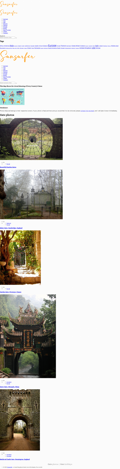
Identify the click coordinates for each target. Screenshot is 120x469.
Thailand (77, 48)
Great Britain (76, 46)
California (27, 45)
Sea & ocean (7, 30)
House (86, 45)
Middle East (114, 46)
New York (14, 48)
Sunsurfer (9, 467)
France (63, 46)
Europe (52, 45)
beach (19, 45)
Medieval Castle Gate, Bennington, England (15, 459)
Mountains (3, 48)
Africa (2, 46)
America (6, 46)
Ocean (25, 48)
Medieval (105, 45)
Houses (5, 24)
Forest (58, 45)
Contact (5, 33)
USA (94, 48)
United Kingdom (85, 48)
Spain (59, 48)
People (5, 27)
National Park (9, 48)
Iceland (90, 45)
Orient (29, 48)
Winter (98, 48)
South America (52, 48)
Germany (68, 45)
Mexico (109, 45)
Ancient (5, 19)
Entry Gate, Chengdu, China (9, 387)
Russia (41, 48)
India (93, 45)
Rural (5, 28)
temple (73, 48)
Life (4, 22)
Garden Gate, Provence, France (10, 292)
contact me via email (87, 111)
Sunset (63, 48)
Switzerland (68, 48)
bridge (23, 45)
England (45, 46)
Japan (101, 46)
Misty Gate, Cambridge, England (11, 228)
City (4, 20)
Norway (22, 48)
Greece (82, 46)
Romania (37, 48)
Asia (12, 45)
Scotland (46, 48)
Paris (33, 48)
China (40, 46)
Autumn (16, 45)
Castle (37, 46)
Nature (5, 25)
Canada (32, 45)
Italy (97, 46)
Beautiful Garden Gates (8, 167)
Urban (5, 31)
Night (18, 48)
